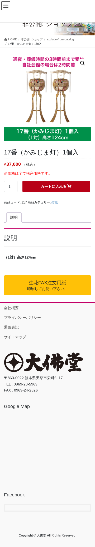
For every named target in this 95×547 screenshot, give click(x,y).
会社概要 (11, 308)
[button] (82, 63)
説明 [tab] (14, 217)
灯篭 (54, 202)
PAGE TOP (87, 525)
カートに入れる (53, 186)
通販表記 (11, 327)
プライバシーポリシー (22, 317)
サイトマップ (15, 337)
